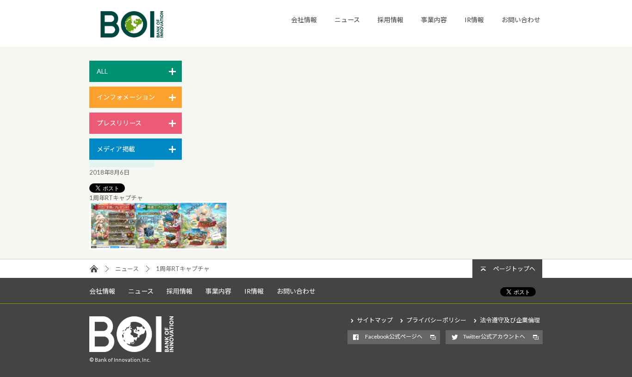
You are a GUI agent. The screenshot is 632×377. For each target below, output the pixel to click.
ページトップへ (514, 268)
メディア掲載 (116, 149)
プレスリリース (119, 123)
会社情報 (304, 20)
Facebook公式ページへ (393, 336)
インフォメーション (126, 97)
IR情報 (474, 20)
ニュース (347, 20)
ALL (102, 71)
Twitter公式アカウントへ (494, 336)
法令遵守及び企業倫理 (510, 320)
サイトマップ (375, 320)
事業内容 (434, 20)
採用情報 (390, 20)
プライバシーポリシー (436, 320)
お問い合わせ (521, 20)
